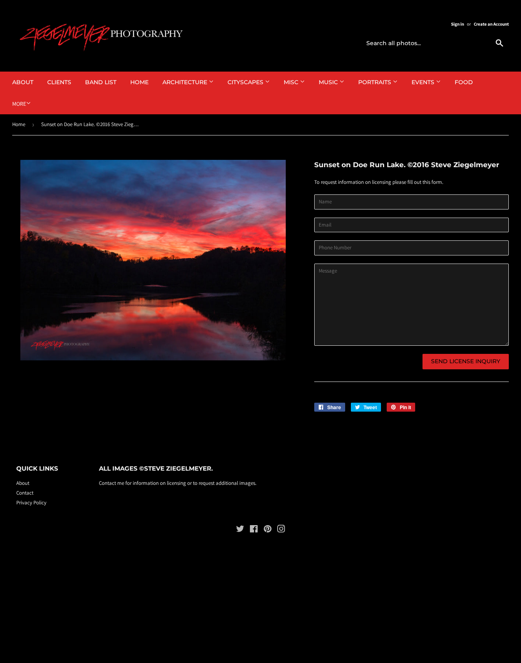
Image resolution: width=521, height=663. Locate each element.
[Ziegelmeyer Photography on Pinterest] (267, 530)
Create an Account (491, 24)
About (22, 82)
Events (424, 82)
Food (464, 82)
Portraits (375, 82)
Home (139, 82)
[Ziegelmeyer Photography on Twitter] (240, 530)
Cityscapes (246, 82)
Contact (24, 492)
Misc (292, 82)
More (19, 103)
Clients (59, 82)
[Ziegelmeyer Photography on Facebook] (254, 530)
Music (329, 82)
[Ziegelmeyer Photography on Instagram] (281, 530)
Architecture (185, 82)
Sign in (457, 24)
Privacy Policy (31, 502)
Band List (100, 82)
